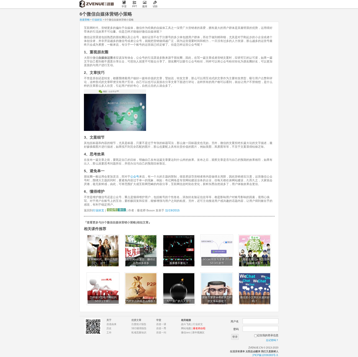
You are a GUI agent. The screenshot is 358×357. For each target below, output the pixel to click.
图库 (144, 6)
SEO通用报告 (138, 328)
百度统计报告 (138, 324)
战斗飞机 (186, 324)
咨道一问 (161, 332)
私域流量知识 (138, 332)
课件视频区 (198, 332)
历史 (108, 328)
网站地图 (186, 328)
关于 (108, 320)
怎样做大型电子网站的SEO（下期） (103, 299)
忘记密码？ (272, 340)
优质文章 (136, 320)
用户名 (235, 321)
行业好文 (97, 19)
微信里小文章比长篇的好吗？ (255, 299)
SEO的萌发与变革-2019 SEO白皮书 (217, 261)
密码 (236, 329)
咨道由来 (111, 324)
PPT (134, 6)
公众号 (134, 176)
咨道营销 (85, 19)
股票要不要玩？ (178, 263)
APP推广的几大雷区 (179, 301)
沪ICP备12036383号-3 (265, 355)
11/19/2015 (172, 210)
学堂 (124, 6)
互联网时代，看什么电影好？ (103, 261)
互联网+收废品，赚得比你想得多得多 (141, 261)
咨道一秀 (161, 328)
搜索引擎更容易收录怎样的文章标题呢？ (217, 299)
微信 (122, 209)
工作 (108, 332)
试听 (155, 6)
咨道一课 (161, 324)
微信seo (185, 332)
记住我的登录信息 (267, 335)
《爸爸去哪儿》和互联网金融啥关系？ (255, 261)
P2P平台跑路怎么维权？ (141, 301)
